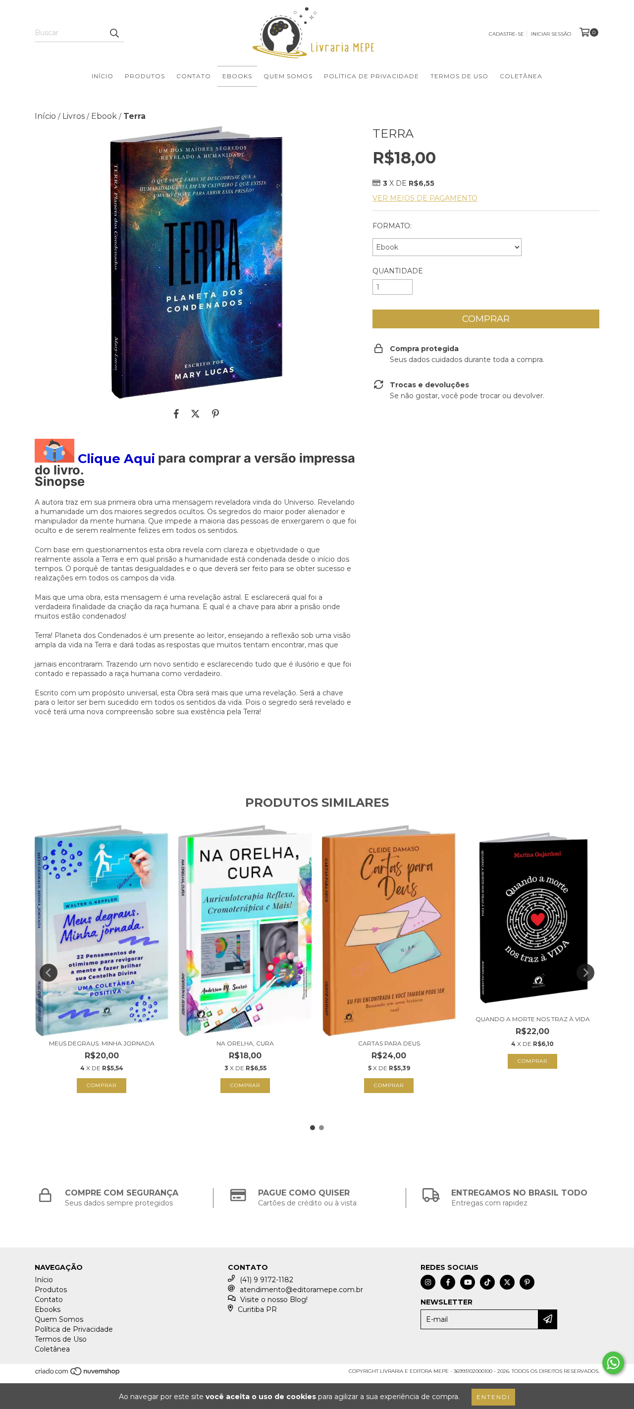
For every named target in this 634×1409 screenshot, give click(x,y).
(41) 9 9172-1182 (266, 1279)
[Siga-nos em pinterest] (527, 1282)
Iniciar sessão (551, 34)
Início (102, 76)
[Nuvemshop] (78, 1374)
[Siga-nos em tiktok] (487, 1282)
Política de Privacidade (371, 76)
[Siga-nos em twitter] (507, 1282)
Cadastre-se (506, 34)
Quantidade (397, 270)
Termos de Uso (459, 76)
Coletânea (521, 76)
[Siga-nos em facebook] (447, 1282)
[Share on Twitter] (195, 413)
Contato (193, 76)
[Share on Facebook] (176, 413)
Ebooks (237, 76)
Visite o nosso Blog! (274, 1299)
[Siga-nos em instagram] (428, 1282)
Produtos (145, 76)
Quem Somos (288, 76)
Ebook (104, 116)
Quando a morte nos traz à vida (533, 1019)
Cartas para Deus (389, 1043)
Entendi (493, 1397)
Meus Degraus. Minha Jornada (102, 1043)
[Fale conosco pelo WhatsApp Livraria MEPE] (613, 1363)
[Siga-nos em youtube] (467, 1282)
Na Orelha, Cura (245, 1043)
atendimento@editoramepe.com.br (301, 1289)
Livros (73, 116)
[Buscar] (114, 33)
